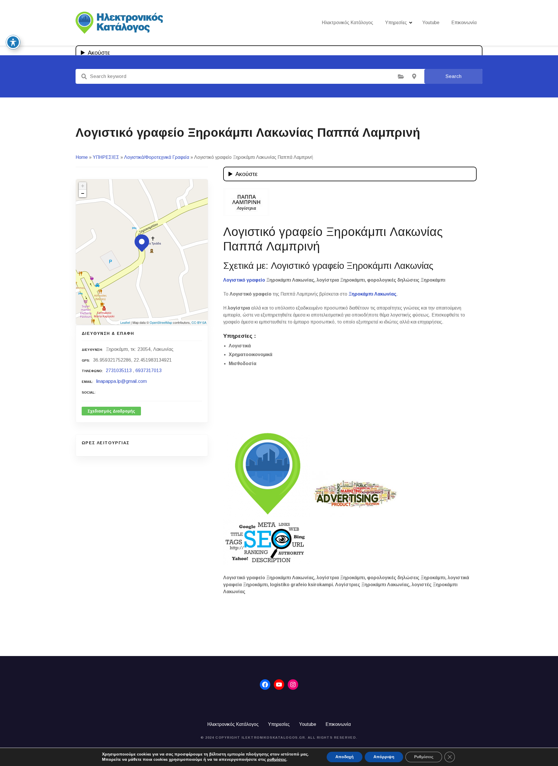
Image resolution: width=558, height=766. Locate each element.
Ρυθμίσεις (423, 757)
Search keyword (84, 76)
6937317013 (148, 370)
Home (82, 157)
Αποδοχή (344, 757)
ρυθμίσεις (276, 759)
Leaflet (125, 322)
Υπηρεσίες (396, 22)
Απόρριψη (383, 757)
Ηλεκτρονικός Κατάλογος (347, 22)
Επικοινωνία (464, 22)
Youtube (430, 22)
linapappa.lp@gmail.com (121, 381)
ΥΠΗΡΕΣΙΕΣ (106, 157)
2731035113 (119, 370)
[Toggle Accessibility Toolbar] (13, 42)
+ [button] (82, 186)
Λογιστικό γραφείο (244, 280)
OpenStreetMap (161, 322)
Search (454, 76)
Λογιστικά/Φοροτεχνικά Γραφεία (156, 157)
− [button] (82, 193)
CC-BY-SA (199, 322)
